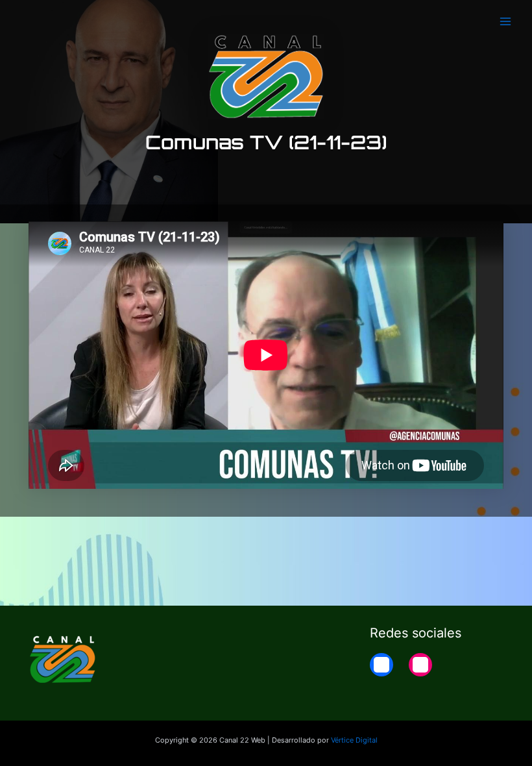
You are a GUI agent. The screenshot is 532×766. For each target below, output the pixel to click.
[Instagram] (420, 664)
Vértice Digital (354, 740)
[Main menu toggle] (505, 21)
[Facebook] (381, 664)
